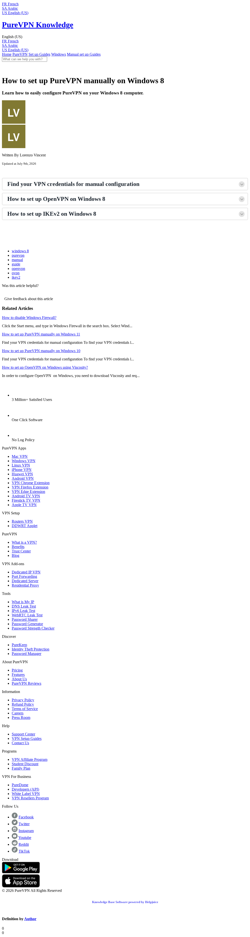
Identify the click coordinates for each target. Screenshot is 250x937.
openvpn (18, 268)
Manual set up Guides (84, 54)
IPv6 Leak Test (23, 611)
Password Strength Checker (33, 628)
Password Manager (26, 654)
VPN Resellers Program (30, 798)
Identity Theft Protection (30, 649)
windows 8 (20, 251)
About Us (19, 679)
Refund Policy (23, 704)
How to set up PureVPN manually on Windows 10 (41, 351)
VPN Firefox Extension (30, 487)
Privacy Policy (23, 700)
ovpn (16, 273)
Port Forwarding (24, 576)
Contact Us (20, 743)
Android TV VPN (26, 496)
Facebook (26, 817)
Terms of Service (25, 709)
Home (6, 54)
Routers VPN (22, 521)
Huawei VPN (22, 474)
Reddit (24, 844)
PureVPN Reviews (26, 683)
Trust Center (21, 551)
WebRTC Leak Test (27, 615)
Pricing (17, 670)
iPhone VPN (21, 470)
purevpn (18, 255)
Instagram (26, 831)
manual (17, 260)
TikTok (24, 851)
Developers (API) (25, 789)
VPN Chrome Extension (31, 483)
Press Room (21, 717)
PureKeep (19, 645)
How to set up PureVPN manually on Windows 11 (41, 334)
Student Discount (25, 764)
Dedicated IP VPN (26, 572)
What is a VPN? (24, 542)
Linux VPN (21, 465)
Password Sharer (25, 619)
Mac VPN (20, 456)
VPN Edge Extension (28, 491)
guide (16, 264)
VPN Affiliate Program (29, 759)
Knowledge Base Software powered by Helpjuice (125, 902)
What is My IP (23, 602)
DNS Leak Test (24, 606)
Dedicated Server (25, 581)
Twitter (24, 824)
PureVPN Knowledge (37, 24)
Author (30, 919)
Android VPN (23, 478)
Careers (17, 713)
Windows (58, 54)
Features (18, 674)
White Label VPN (26, 794)
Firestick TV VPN (26, 500)
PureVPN (20, 54)
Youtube (24, 837)
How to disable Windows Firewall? (29, 318)
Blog (15, 555)
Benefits (18, 547)
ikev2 (16, 277)
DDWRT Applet (24, 526)
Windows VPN (23, 461)
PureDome (20, 785)
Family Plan (21, 768)
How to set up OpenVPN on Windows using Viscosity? (45, 367)
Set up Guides (39, 54)
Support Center (23, 734)
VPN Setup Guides (27, 738)
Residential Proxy (25, 585)
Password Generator (27, 624)
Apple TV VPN (24, 505)
